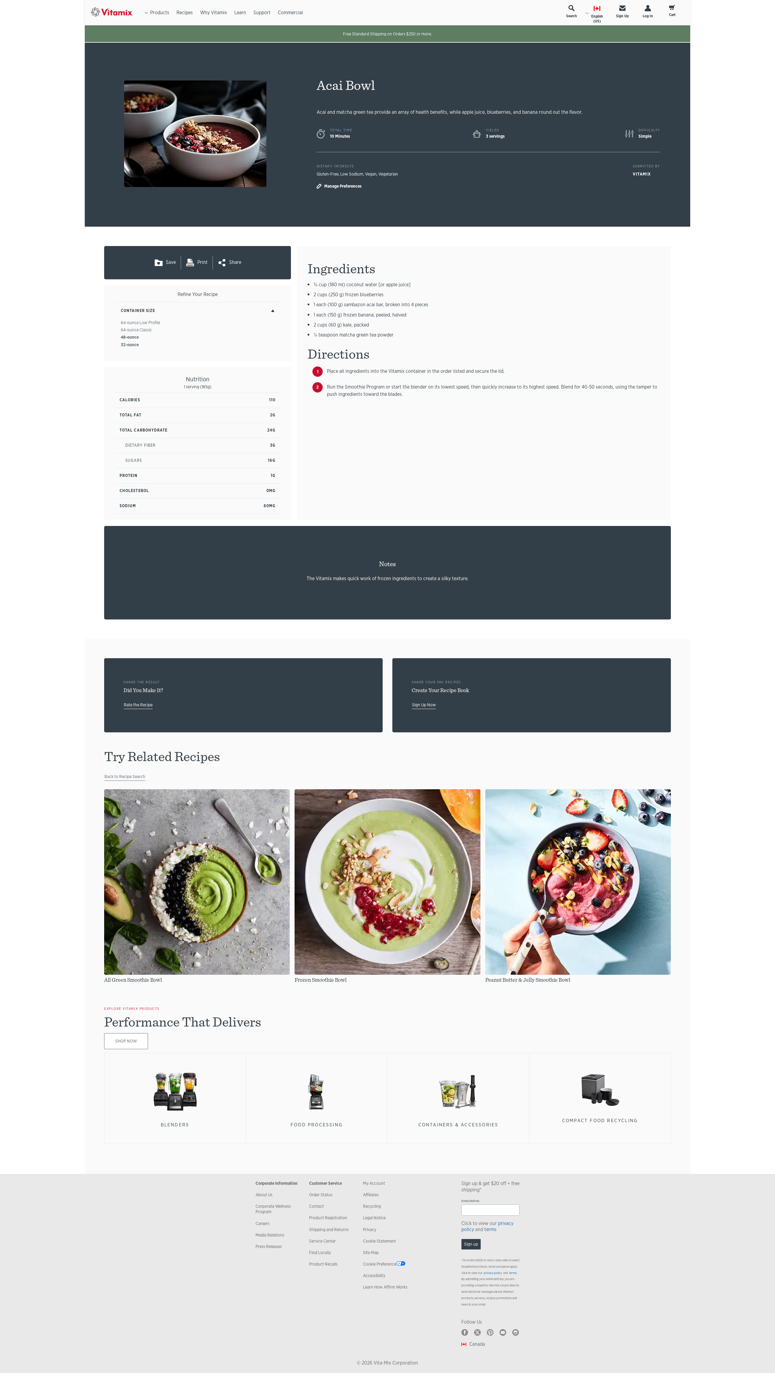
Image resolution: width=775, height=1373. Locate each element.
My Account (374, 1183)
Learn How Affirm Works (385, 1287)
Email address (470, 1201)
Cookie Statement (379, 1241)
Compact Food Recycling (600, 1120)
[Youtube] (503, 1332)
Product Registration (328, 1217)
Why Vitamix (213, 12)
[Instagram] (515, 1332)
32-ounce (130, 344)
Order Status (320, 1194)
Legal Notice (374, 1217)
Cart (672, 14)
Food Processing (317, 1125)
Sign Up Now (424, 705)
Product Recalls (323, 1264)
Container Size (138, 310)
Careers (262, 1223)
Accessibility (374, 1275)
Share (235, 262)
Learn (240, 12)
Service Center (322, 1241)
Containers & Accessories (458, 1125)
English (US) (597, 19)
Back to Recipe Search (124, 776)
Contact (316, 1206)
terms (490, 1229)
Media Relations (270, 1235)
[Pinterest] (490, 1332)
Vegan (371, 174)
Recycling (372, 1206)
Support (262, 12)
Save (171, 262)
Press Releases (269, 1246)
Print (202, 262)
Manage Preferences (342, 186)
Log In (648, 16)
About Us (264, 1194)
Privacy (369, 1229)
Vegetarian (388, 174)
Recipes (184, 12)
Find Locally (320, 1252)
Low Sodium (351, 174)
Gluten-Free (327, 174)
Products (159, 12)
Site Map (371, 1252)
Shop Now (126, 1041)
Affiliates (371, 1194)
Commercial (290, 12)
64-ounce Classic (136, 330)
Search (571, 16)
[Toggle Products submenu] (146, 12)
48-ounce (130, 337)
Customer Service (325, 1183)
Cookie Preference (379, 1264)
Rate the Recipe (138, 705)
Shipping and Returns (329, 1229)
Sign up (471, 1244)
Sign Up (622, 16)
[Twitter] (477, 1332)
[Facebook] (464, 1332)
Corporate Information (277, 1183)
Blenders (175, 1125)
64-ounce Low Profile (140, 322)
